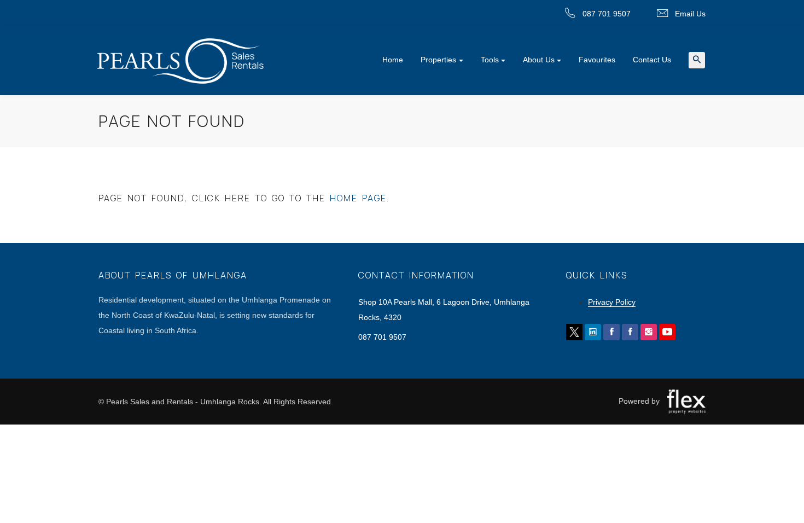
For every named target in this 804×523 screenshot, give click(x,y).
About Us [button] (539, 59)
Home (392, 59)
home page (358, 198)
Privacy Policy (612, 302)
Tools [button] (490, 59)
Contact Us (652, 59)
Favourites (597, 59)
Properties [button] (438, 59)
